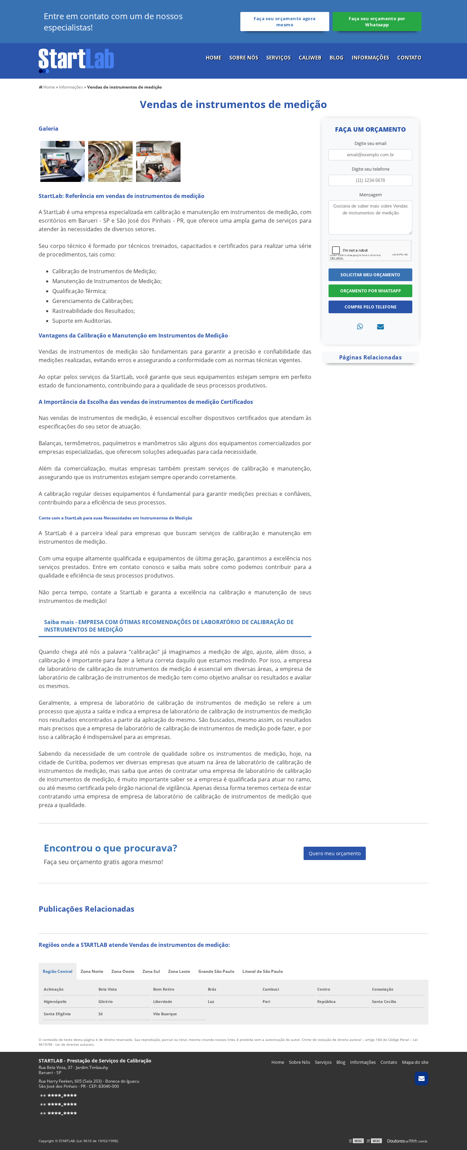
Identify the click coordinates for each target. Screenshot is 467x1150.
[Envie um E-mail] (421, 1078)
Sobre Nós (243, 57)
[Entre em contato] (380, 326)
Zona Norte (92, 971)
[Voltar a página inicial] (76, 60)
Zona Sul (151, 971)
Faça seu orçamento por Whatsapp (377, 21)
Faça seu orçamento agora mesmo (285, 21)
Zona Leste (179, 971)
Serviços (278, 57)
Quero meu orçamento (335, 853)
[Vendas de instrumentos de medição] (62, 160)
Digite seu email (370, 143)
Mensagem (370, 194)
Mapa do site (415, 1062)
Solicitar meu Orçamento (370, 275)
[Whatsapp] (360, 326)
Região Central (57, 971)
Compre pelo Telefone (371, 307)
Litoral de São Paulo (262, 971)
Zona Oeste (122, 971)
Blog (337, 57)
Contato (409, 57)
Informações (370, 57)
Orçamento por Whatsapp (370, 291)
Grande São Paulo (216, 971)
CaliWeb (310, 57)
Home (213, 57)
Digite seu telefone (370, 169)
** (58, 1096)
